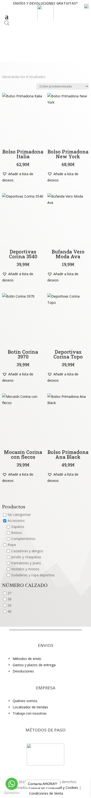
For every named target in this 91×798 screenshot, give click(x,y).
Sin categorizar (19, 514)
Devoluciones (23, 671)
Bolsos (16, 533)
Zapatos (17, 526)
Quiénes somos (25, 700)
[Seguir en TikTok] (46, 770)
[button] (23, 177)
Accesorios (16, 520)
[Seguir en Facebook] (55, 770)
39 (9, 605)
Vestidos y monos (25, 569)
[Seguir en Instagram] (36, 770)
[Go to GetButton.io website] (11, 793)
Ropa (12, 545)
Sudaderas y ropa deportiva (32, 575)
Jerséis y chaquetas (26, 557)
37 (9, 593)
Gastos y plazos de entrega (34, 665)
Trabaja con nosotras (30, 713)
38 (9, 599)
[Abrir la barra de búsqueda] (6, 22)
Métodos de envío (27, 658)
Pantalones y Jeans (26, 563)
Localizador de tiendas (30, 707)
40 (9, 611)
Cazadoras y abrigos (27, 551)
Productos (13, 507)
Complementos (23, 539)
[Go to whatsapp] (12, 784)
